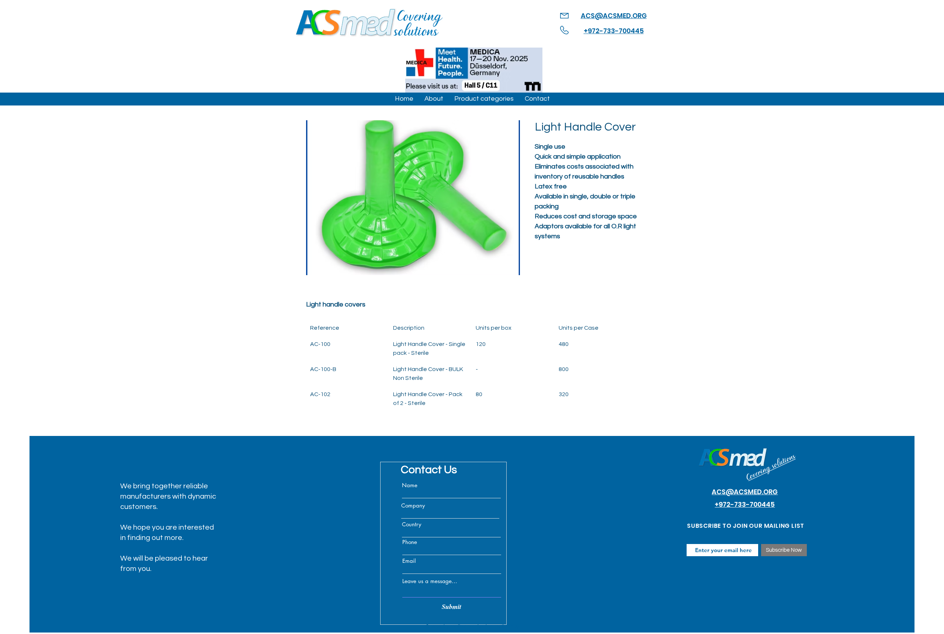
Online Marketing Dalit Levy (484, 627)
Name (409, 485)
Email (409, 561)
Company (413, 505)
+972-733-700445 (614, 30)
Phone (409, 542)
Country (411, 524)
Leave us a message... (429, 581)
